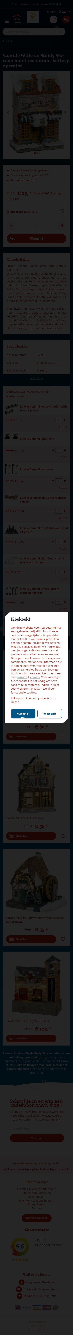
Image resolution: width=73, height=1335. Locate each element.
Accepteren (23, 715)
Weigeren (49, 714)
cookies (35, 677)
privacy (22, 677)
